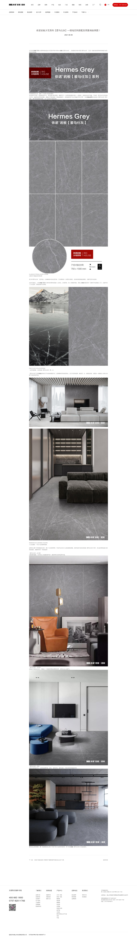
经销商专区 (38, 906)
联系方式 (84, 895)
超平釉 (58, 910)
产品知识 (74, 12)
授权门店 (48, 898)
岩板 (61, 50)
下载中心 (83, 12)
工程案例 (56, 12)
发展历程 (38, 897)
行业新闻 (65, 12)
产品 (52, 5)
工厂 (93, 5)
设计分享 (38, 12)
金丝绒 (58, 904)
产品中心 (59, 890)
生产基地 (38, 900)
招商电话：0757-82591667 (120, 5)
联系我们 (85, 890)
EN (108, 4)
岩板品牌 (89, 97)
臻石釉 (58, 900)
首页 (32, 5)
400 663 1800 (16, 897)
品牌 (39, 5)
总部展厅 (38, 898)
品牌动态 (74, 890)
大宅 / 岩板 (59, 895)
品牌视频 (47, 12)
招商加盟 (49, 890)
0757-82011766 (17, 900)
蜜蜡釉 (58, 902)
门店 (66, 5)
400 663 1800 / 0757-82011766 (116, 900)
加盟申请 (48, 895)
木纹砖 (58, 912)
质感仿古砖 (59, 908)
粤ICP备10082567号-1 (40, 934)
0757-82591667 (112, 898)
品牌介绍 (38, 895)
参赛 (87, 5)
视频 (73, 5)
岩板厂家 (36, 50)
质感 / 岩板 (59, 897)
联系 (80, 5)
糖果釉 (58, 898)
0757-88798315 (108, 901)
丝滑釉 (58, 906)
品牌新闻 (11, 12)
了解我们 (38, 890)
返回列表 (105, 860)
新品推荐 (29, 12)
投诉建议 (84, 897)
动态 (59, 5)
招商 (46, 5)
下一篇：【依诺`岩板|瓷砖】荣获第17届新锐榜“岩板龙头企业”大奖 (46, 860)
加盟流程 (48, 897)
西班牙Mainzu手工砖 (62, 914)
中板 (58, 917)
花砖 (58, 916)
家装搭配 (20, 12)
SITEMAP (31, 934)
